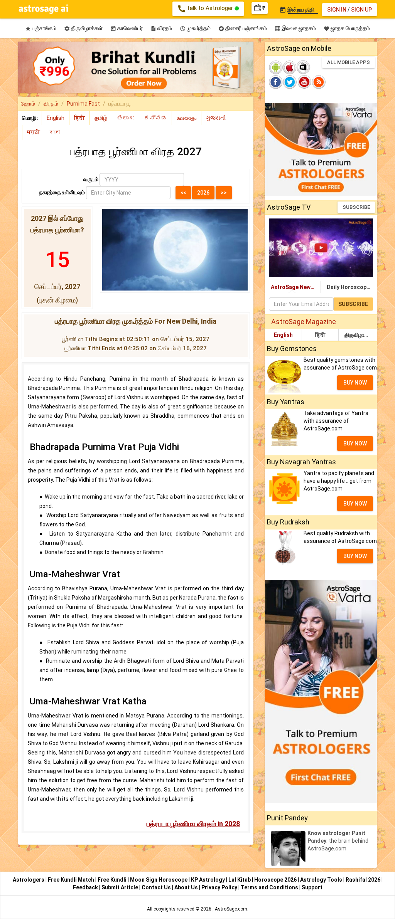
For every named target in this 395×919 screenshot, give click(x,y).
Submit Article (120, 887)
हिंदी (320, 335)
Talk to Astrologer (206, 8)
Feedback (86, 887)
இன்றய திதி (296, 10)
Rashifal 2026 (363, 880)
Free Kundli (113, 880)
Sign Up (361, 10)
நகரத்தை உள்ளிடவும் (62, 192)
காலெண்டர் (126, 28)
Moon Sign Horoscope (159, 880)
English (283, 335)
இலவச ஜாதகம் (295, 28)
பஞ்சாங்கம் (40, 28)
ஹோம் (28, 104)
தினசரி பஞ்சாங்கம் (242, 28)
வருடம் (90, 179)
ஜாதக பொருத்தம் (347, 28)
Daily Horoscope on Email (352, 287)
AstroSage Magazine (303, 322)
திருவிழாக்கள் (83, 28)
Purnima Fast (83, 104)
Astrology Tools (321, 880)
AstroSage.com (231, 909)
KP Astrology (208, 880)
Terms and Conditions (270, 887)
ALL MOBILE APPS (348, 62)
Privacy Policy (219, 887)
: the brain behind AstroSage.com (337, 841)
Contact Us (157, 887)
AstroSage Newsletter (296, 287)
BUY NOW (355, 383)
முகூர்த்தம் (195, 28)
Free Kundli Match (71, 880)
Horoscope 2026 (275, 880)
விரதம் (161, 28)
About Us (186, 887)
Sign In (336, 10)
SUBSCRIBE (356, 207)
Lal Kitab (240, 880)
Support (312, 887)
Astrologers (29, 880)
